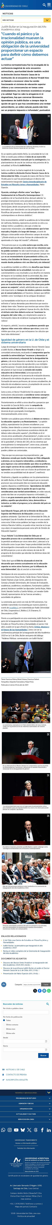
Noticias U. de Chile (15, 1070)
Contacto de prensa (16, 1075)
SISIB (13, 1213)
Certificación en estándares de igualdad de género (28, 1175)
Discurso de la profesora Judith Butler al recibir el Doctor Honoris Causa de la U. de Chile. (26, 969)
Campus (13, 1193)
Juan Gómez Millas (29, 1196)
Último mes (10, 1029)
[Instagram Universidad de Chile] (10, 1130)
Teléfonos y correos (33, 1203)
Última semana (12, 1025)
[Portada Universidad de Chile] (15, 5)
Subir (3, 984)
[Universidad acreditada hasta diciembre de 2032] (30, 1164)
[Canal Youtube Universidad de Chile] (16, 1130)
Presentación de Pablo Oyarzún (20, 973)
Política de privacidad (26, 1216)
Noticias (8, 13)
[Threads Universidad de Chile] (36, 1130)
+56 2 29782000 (17, 1203)
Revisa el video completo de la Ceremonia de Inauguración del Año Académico (26, 952)
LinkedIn (44, 991)
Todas (8, 1020)
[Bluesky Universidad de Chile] (23, 1130)
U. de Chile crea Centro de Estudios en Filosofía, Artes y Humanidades (25, 941)
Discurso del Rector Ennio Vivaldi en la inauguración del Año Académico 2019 (25, 963)
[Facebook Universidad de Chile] (42, 1130)
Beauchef (33, 1193)
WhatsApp (49, 991)
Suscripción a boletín (17, 1080)
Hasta (5, 1046)
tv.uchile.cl (13, 607)
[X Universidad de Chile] (29, 1130)
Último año (10, 1033)
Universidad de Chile (24, 1213)
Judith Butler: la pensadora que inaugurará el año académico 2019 (23, 946)
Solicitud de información (26, 1148)
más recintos (26, 1199)
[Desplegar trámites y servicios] (49, 1093)
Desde (5, 1038)
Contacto (33, 1206)
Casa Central (33, 1188)
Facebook (40, 991)
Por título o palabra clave (13, 1008)
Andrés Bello (23, 1193)
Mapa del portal (21, 1206)
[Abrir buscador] (44, 5)
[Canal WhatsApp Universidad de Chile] (3, 1130)
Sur (39, 1196)
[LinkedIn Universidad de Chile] (49, 1130)
